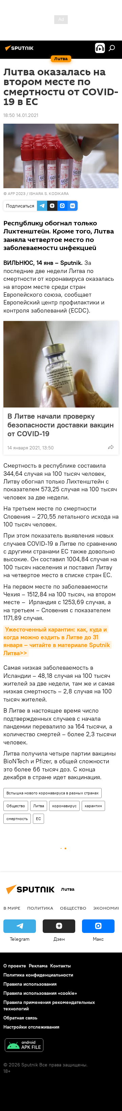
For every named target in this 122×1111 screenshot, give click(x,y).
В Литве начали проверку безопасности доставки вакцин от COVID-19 (60, 425)
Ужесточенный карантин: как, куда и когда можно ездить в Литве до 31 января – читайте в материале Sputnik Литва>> (57, 641)
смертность (17, 818)
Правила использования (30, 984)
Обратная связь (20, 1018)
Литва (38, 805)
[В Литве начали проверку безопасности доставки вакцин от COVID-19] (61, 364)
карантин (93, 805)
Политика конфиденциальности (38, 975)
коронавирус (64, 805)
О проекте (14, 966)
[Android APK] (24, 1046)
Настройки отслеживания (31, 1027)
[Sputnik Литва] (20, 51)
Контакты (60, 966)
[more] (111, 447)
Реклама (38, 966)
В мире (11, 908)
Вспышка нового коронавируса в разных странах (52, 792)
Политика (40, 908)
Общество (15, 805)
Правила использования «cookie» (40, 993)
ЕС (38, 818)
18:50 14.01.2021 (20, 115)
